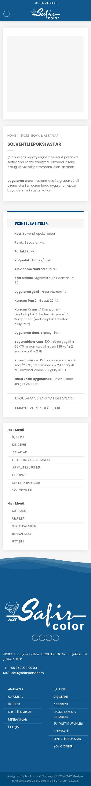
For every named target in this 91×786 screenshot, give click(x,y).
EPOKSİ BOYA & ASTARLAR (39, 135)
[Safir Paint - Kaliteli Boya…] (45, 13)
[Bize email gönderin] (56, 638)
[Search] (6, 14)
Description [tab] (45, 213)
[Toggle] (11, 223)
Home (11, 135)
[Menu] (85, 14)
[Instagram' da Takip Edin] (42, 638)
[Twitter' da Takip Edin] (49, 638)
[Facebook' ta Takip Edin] (35, 638)
